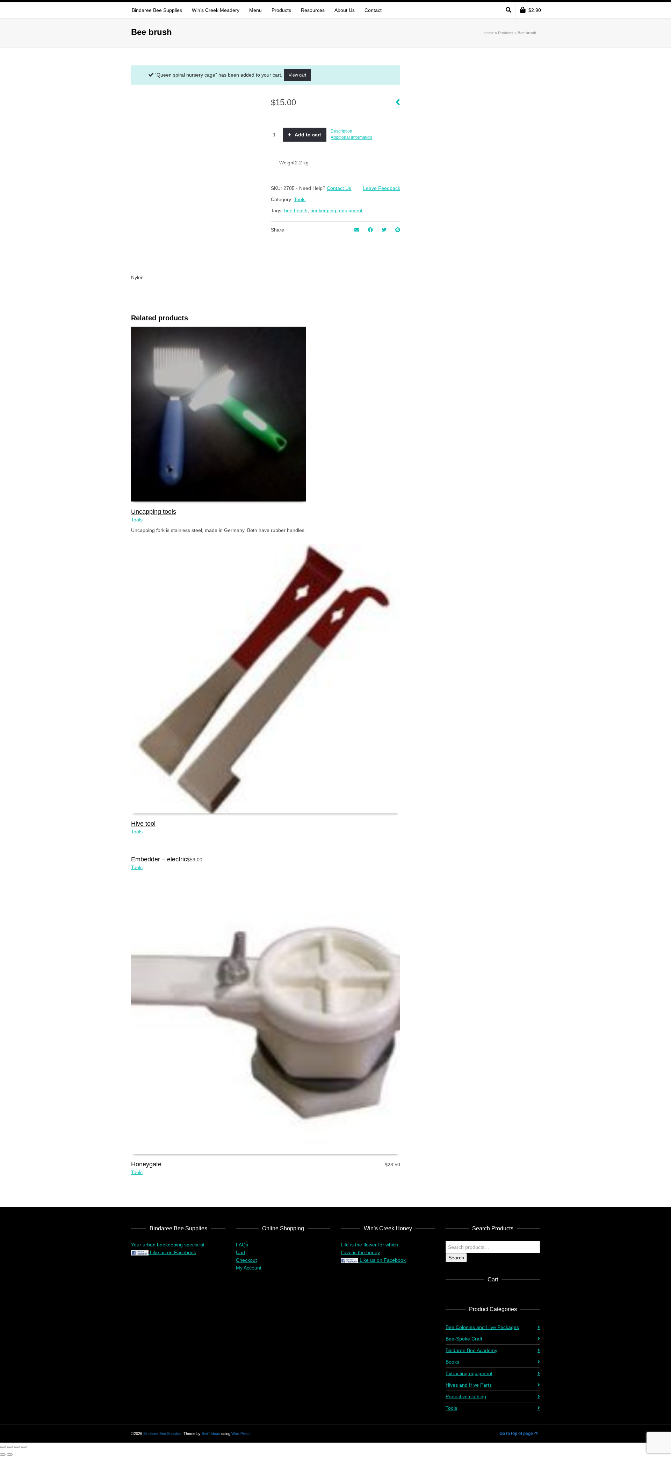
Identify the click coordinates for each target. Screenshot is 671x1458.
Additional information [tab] (351, 137)
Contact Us (339, 188)
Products (505, 33)
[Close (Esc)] (24, 1447)
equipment (350, 210)
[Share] (17, 1447)
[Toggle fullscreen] (10, 1447)
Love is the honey (360, 1252)
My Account (248, 1268)
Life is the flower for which (369, 1244)
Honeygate (146, 1164)
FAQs (242, 1244)
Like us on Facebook (172, 1252)
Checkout (246, 1260)
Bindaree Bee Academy (471, 1350)
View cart (297, 75)
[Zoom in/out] (3, 1447)
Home (489, 33)
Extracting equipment (469, 1373)
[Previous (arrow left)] (3, 1454)
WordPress (241, 1433)
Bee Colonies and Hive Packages (482, 1327)
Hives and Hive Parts (469, 1385)
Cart (240, 1252)
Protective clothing (466, 1396)
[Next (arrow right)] (10, 1454)
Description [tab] (341, 131)
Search (456, 1257)
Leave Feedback (381, 188)
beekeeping (323, 210)
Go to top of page (516, 1433)
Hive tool (143, 823)
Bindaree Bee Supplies (162, 1433)
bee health (296, 210)
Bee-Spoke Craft (464, 1339)
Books (452, 1362)
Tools (299, 199)
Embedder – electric (159, 859)
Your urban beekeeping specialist (167, 1244)
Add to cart (308, 134)
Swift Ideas (211, 1433)
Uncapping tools (153, 511)
